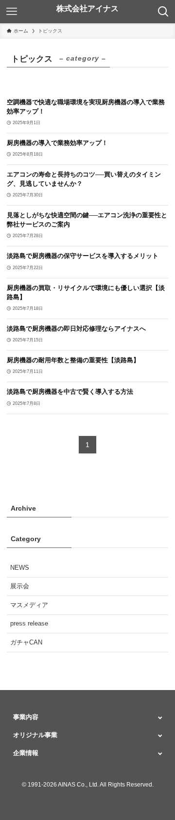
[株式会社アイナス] (87, 11)
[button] (87, 716)
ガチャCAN (26, 642)
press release (29, 623)
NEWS (19, 567)
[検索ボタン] (163, 11)
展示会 (19, 586)
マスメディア (29, 605)
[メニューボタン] (11, 11)
